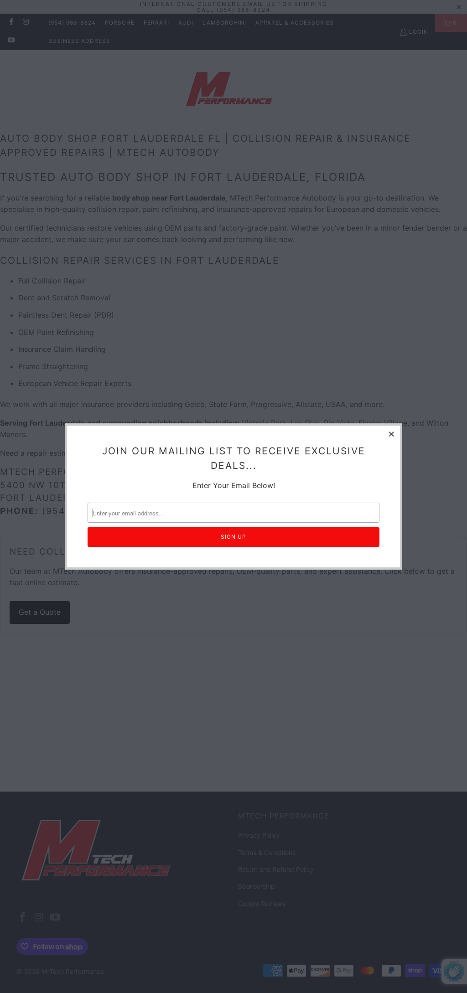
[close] (392, 434)
